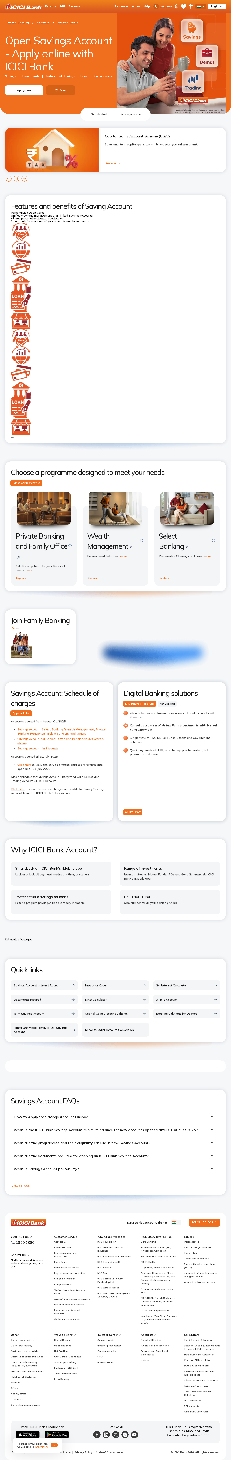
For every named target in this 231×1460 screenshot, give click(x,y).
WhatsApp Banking (65, 1362)
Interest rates (191, 1241)
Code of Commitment (109, 1452)
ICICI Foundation (106, 1241)
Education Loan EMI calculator (201, 1380)
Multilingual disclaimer (23, 1377)
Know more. (42, 1446)
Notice (101, 1356)
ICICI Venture (104, 1267)
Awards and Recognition (155, 1345)
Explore (21, 578)
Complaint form (63, 1284)
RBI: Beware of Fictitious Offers (158, 1256)
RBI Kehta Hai (148, 1262)
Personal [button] (51, 6)
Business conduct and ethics (27, 1356)
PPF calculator (192, 1406)
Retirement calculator (196, 1386)
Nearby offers (18, 1393)
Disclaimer (64, 1452)
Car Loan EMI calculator (197, 1360)
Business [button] (74, 6)
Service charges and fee (197, 1247)
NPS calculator (192, 1400)
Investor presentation (109, 1345)
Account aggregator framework (72, 1298)
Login (214, 6)
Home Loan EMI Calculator (199, 1354)
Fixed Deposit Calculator (198, 1340)
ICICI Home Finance (108, 1287)
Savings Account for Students (37, 748)
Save (62, 90)
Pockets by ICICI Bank (66, 1367)
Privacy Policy (83, 1452)
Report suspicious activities (69, 1273)
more (28, 570)
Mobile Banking (62, 1345)
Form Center (61, 1262)
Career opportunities (22, 1340)
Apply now (24, 90)
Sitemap (15, 1382)
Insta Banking (62, 1379)
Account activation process (199, 1282)
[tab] (99, 114)
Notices (145, 1360)
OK (54, 1445)
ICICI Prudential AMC (108, 1262)
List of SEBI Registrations (155, 1310)
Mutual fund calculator (196, 1365)
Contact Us (60, 1241)
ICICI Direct (103, 1273)
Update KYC (17, 1399)
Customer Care (62, 1247)
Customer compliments (67, 1319)
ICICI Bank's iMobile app (67, 1356)
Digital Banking (62, 1340)
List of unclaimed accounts (69, 1304)
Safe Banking (148, 1241)
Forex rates (190, 1253)
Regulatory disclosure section (157, 1267)
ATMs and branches (65, 1373)
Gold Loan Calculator (196, 1411)
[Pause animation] (12, 437)
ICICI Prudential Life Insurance (114, 1256)
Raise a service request (67, 1267)
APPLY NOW (133, 812)
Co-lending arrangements (25, 1404)
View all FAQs (20, 1185)
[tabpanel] (115, 658)
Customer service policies (25, 1351)
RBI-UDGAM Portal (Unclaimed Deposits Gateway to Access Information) (158, 1301)
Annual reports (105, 1340)
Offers (14, 1388)
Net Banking (61, 1351)
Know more (102, 76)
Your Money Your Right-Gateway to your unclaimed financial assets (159, 1319)
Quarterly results (106, 1351)
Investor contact (106, 1362)
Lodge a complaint (64, 1278)
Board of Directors (151, 1340)
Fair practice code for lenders (27, 1371)
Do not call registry (21, 1345)
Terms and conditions (196, 1258)
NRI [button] (62, 6)
